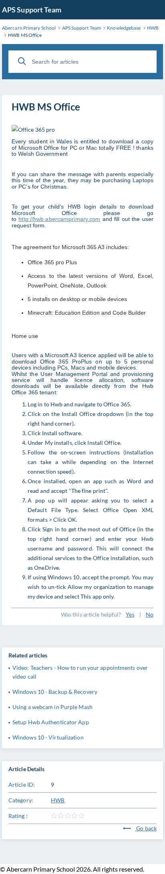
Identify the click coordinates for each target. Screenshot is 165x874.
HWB (57, 800)
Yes (130, 614)
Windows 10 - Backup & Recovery (54, 691)
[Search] (22, 61)
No (149, 614)
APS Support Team (32, 9)
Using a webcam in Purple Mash (52, 706)
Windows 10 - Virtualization (48, 737)
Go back (146, 828)
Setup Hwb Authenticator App (50, 722)
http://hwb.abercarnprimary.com (59, 219)
